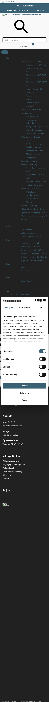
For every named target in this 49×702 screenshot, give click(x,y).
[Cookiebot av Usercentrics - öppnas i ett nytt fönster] (35, 300)
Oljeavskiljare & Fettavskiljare (32, 209)
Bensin (8, 264)
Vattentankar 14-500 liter (36, 65)
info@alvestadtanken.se (17, 10)
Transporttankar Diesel (30, 243)
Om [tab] (40, 307)
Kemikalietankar (27, 281)
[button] (6, 497)
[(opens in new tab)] (6, 504)
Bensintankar (26, 267)
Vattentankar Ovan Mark (31, 61)
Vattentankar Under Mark (31, 109)
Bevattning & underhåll (30, 188)
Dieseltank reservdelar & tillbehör (34, 253)
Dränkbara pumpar (33, 147)
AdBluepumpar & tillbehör (31, 236)
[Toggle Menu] (4, 52)
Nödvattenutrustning (29, 205)
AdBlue (9, 226)
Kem (8, 277)
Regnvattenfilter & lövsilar (36, 181)
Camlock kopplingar (34, 130)
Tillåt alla (24, 386)
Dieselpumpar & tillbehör (30, 246)
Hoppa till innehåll (7, 1)
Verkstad (9, 291)
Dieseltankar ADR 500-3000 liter (34, 257)
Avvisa (24, 400)
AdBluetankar (26, 229)
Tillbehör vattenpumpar (35, 154)
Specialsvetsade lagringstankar (33, 212)
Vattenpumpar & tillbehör (30, 137)
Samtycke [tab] (9, 307)
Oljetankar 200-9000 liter (31, 260)
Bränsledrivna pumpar (34, 150)
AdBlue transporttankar (30, 233)
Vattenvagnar (31, 202)
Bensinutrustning (27, 270)
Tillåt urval (24, 393)
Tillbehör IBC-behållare (35, 133)
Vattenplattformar (32, 198)
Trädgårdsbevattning (34, 185)
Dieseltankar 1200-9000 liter (32, 250)
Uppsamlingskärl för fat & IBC (22, 294)
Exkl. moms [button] (24, 46)
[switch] (42, 359)
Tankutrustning (26, 113)
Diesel (8, 240)
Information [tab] (24, 307)
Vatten (8, 58)
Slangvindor (31, 157)
